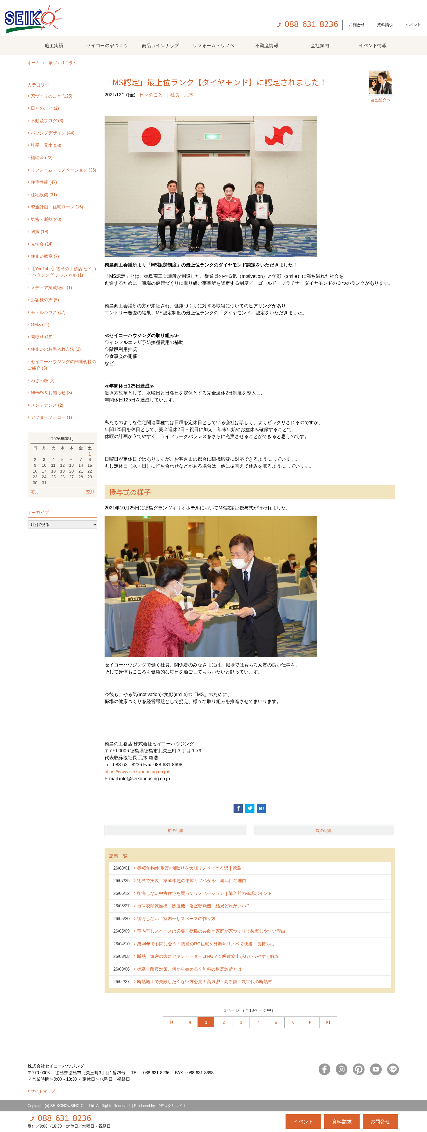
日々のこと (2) (45, 108)
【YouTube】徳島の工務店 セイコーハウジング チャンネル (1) (62, 272)
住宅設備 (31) (44, 194)
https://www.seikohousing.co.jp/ (137, 771)
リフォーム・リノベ (213, 45)
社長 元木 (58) (46, 145)
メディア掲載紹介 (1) (51, 287)
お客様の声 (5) (45, 299)
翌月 (90, 491)
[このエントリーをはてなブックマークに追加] (261, 808)
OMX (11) (40, 324)
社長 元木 (181, 94)
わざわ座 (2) (43, 380)
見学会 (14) (42, 243)
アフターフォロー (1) (51, 417)
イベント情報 (373, 45)
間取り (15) (42, 336)
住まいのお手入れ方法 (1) (56, 349)
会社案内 (320, 45)
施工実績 (54, 45)
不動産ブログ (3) (47, 120)
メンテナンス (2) (47, 405)
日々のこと (151, 94)
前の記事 (176, 830)
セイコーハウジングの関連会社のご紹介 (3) (62, 365)
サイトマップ (43, 1091)
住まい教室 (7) (45, 256)
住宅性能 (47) (44, 182)
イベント (413, 25)
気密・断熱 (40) (46, 219)
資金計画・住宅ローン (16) (57, 206)
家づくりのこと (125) (51, 95)
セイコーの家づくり (107, 45)
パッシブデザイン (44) (52, 132)
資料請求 (385, 25)
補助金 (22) (42, 157)
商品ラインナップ (160, 45)
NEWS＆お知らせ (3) (51, 392)
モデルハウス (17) (48, 312)
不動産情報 (266, 45)
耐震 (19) (39, 231)
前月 (35, 491)
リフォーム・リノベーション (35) (63, 169)
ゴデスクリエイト (171, 1106)
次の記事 (324, 830)
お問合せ (357, 25)
